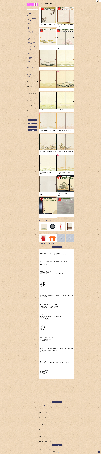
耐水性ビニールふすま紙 (31, 31)
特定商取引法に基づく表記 (49, 449)
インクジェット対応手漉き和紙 (32, 56)
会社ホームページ (32, 130)
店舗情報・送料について (52, 243)
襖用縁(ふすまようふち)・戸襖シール (43, 412)
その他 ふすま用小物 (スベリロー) (31, 49)
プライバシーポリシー (42, 449)
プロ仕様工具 (28, 112)
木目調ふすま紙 (30, 23)
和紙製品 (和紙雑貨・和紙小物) (43, 422)
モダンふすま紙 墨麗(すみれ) (32, 32)
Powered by (56, 452)
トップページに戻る (57, 445)
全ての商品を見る (29, 13)
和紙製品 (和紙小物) (43, 243)
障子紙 (70, 231)
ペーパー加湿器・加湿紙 (42, 424)
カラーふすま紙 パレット (31, 20)
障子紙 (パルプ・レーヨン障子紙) (32, 42)
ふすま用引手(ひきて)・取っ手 (43, 410)
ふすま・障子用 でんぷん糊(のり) (43, 417)
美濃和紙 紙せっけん (31, 53)
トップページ (41, 3)
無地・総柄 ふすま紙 (30, 27)
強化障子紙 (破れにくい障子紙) (32, 43)
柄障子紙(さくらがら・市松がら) (32, 46)
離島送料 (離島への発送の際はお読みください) (45, 441)
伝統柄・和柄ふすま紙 (31, 24)
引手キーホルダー (41, 434)
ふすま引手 (52, 231)
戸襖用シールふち (61, 231)
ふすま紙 (44, 3)
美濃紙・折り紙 (41, 429)
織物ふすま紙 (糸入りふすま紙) (32, 28)
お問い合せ (28, 76)
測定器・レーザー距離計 (42, 436)
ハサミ (29, 70)
